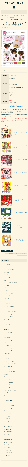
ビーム (5, 285)
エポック (5, 277)
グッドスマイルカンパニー (9, 311)
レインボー (6, 303)
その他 (5, 397)
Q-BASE (5, 374)
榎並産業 (5, 358)
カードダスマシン (7, 408)
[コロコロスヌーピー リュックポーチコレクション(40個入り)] (14, 232)
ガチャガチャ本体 (6, 400)
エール (5, 272)
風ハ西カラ (6, 387)
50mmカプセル (7, 434)
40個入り (23, 253)
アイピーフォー (9, 250)
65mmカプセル (7, 426)
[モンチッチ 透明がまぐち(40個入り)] (14, 166)
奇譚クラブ (6, 287)
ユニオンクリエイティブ (9, 371)
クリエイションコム (8, 382)
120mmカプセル (7, 439)
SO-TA (5, 298)
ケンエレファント (7, 340)
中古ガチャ (6, 403)
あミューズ (6, 324)
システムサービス (7, 366)
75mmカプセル (7, 429)
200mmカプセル (7, 436)
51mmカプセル (7, 444)
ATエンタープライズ (8, 314)
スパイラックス (7, 416)
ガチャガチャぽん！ (14, 3)
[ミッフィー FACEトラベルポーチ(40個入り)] (14, 219)
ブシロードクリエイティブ (9, 282)
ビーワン (5, 421)
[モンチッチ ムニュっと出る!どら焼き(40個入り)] (14, 206)
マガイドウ (6, 356)
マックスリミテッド (8, 361)
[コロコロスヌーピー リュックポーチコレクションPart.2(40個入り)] (14, 246)
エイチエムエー (7, 379)
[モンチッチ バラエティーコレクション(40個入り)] (14, 179)
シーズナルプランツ (8, 384)
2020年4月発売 (8, 253)
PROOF (5, 329)
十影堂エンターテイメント (9, 390)
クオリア (5, 301)
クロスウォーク (7, 350)
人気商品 (5, 342)
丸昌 (5, 395)
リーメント (6, 369)
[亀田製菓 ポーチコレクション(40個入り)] (14, 192)
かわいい (25, 255)
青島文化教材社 (7, 337)
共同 (5, 290)
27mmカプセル (7, 450)
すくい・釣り (5, 455)
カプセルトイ (5, 264)
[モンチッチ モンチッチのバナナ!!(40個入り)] (14, 152)
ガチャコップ (6, 413)
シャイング (6, 295)
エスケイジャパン (7, 316)
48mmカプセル (7, 431)
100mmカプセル (7, 442)
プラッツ (5, 376)
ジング (5, 322)
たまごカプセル (7, 452)
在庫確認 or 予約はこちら (16, 106)
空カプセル (5, 424)
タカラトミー (6, 327)
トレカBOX (6, 418)
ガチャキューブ (7, 410)
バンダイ (5, 266)
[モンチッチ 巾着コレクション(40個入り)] (14, 139)
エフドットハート (7, 348)
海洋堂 (5, 308)
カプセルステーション (8, 405)
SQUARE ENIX (7, 353)
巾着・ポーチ (13, 253)
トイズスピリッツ (7, 293)
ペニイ (5, 392)
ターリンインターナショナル (10, 363)
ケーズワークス (7, 345)
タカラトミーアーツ (8, 269)
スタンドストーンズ (8, 306)
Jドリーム (6, 280)
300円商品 (19, 253)
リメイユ (5, 335)
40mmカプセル (7, 447)
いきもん (5, 319)
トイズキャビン (7, 332)
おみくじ (4, 457)
